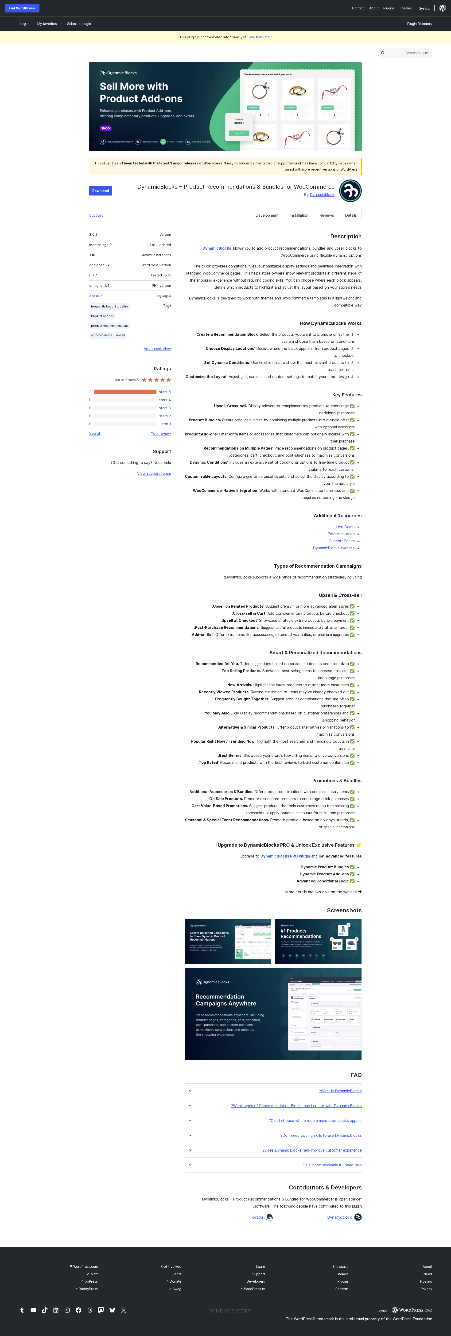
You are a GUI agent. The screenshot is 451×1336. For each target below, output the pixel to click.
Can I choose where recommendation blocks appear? (315, 1120)
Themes (342, 1274)
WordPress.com (83, 1266)
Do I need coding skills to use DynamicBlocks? (321, 1135)
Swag (175, 1289)
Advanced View (157, 348)
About (427, 1266)
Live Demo (345, 526)
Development (267, 215)
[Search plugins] (382, 53)
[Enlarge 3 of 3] (355, 974)
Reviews (326, 215)
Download (100, 191)
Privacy (426, 1289)
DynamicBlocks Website (334, 548)
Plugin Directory (419, 24)
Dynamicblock (322, 194)
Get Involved (171, 1266)
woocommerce (102, 335)
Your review (161, 433)
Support (96, 215)
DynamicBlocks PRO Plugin (285, 856)
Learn (260, 1266)
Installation (299, 215)
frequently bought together (110, 306)
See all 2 (95, 296)
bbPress (89, 1281)
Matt (92, 1274)
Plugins (343, 1281)
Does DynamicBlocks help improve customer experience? (312, 1150)
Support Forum (342, 540)
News (428, 1274)
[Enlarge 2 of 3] (265, 925)
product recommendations (109, 325)
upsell (120, 335)
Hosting (426, 1281)
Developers (256, 1281)
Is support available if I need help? (332, 1165)
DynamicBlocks (216, 248)
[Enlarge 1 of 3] (355, 925)
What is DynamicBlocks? (340, 1091)
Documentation (341, 533)
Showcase (340, 1266)
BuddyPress (86, 1289)
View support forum (154, 473)
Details (351, 215)
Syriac (382, 1310)
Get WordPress (22, 8)
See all (95, 433)
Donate (173, 1281)
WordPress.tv (252, 1289)
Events (176, 1274)
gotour (257, 1217)
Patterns (342, 1289)
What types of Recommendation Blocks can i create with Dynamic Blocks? (296, 1106)
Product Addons (102, 316)
